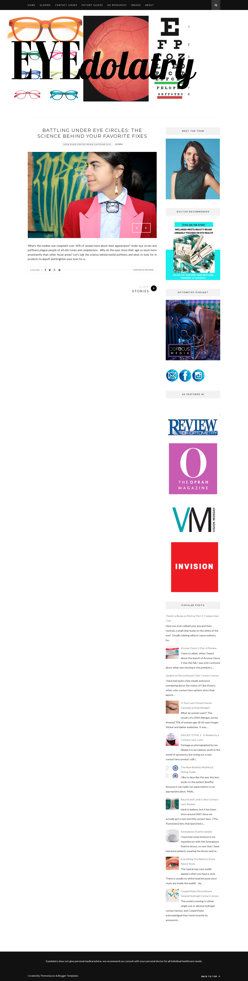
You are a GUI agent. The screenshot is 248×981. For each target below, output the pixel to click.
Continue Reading (143, 270)
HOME (31, 5)
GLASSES (45, 5)
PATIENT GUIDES (92, 5)
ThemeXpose (47, 975)
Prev (137, 228)
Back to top (209, 976)
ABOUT (149, 5)
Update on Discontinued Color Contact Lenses (192, 675)
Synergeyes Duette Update (196, 831)
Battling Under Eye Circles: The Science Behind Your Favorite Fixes (92, 133)
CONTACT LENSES (66, 5)
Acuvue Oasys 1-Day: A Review (199, 648)
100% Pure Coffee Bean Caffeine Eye (87, 144)
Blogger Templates (68, 975)
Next (146, 228)
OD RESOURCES (117, 5)
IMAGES (136, 5)
